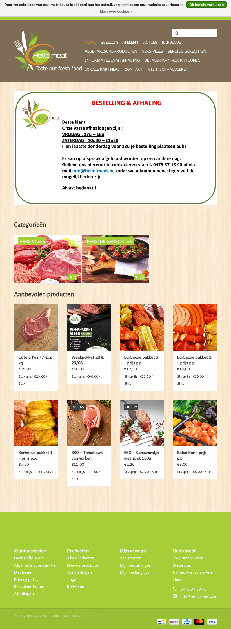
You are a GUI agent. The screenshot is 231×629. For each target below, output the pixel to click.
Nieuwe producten (84, 565)
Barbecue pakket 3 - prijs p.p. (141, 359)
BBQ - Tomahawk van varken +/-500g (87, 455)
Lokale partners (102, 69)
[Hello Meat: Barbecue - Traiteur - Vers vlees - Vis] (48, 51)
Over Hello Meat (29, 558)
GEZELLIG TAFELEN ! (119, 42)
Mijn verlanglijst (134, 572)
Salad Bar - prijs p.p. (192, 455)
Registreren (130, 558)
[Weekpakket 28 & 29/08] (89, 327)
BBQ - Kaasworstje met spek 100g (141, 455)
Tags (71, 579)
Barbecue (171, 42)
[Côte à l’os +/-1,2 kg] (36, 327)
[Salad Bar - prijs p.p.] (195, 423)
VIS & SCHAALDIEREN (168, 69)
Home (90, 42)
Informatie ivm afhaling (112, 60)
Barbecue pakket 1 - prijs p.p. (36, 455)
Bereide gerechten (187, 51)
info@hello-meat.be (198, 596)
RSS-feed (75, 586)
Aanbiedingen (79, 572)
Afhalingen (24, 593)
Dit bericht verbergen (207, 5)
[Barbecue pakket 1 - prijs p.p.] (36, 423)
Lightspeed (89, 615)
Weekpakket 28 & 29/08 (88, 359)
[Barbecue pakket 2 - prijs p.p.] (195, 327)
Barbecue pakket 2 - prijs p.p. (194, 359)
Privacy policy (26, 579)
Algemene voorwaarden (36, 565)
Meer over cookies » (116, 12)
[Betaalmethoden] (161, 621)
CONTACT (134, 69)
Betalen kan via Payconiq (173, 60)
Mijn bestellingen (135, 565)
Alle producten (80, 558)
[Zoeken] (174, 33)
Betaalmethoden (29, 586)
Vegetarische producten (111, 51)
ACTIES (150, 42)
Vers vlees (152, 51)
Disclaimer (23, 572)
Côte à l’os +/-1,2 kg (35, 359)
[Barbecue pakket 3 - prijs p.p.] (142, 327)
